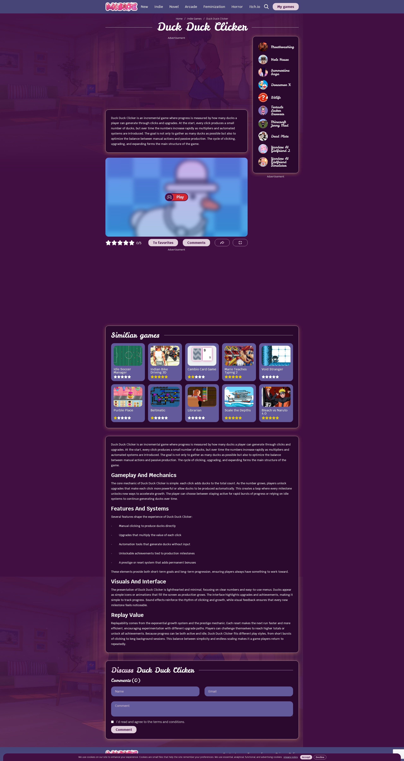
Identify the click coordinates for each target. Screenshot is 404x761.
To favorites (163, 242)
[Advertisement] (176, 71)
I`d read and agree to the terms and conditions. (150, 721)
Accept (306, 757)
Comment (124, 729)
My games (285, 6)
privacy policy (291, 757)
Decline (320, 757)
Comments (196, 242)
